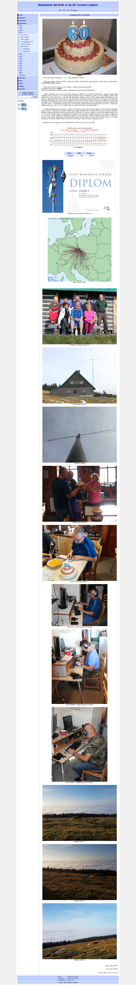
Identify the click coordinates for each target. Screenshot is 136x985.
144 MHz (70, 155)
